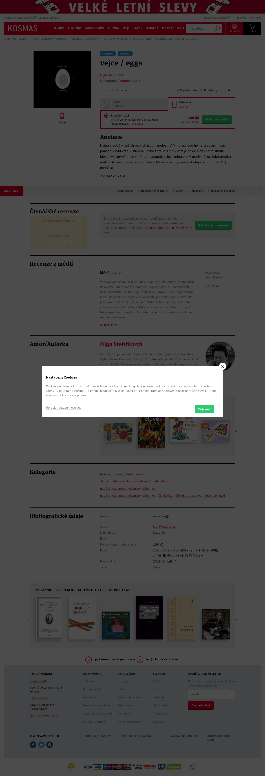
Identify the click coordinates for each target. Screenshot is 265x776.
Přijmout (204, 409)
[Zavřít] (222, 366)
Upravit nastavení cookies (63, 407)
